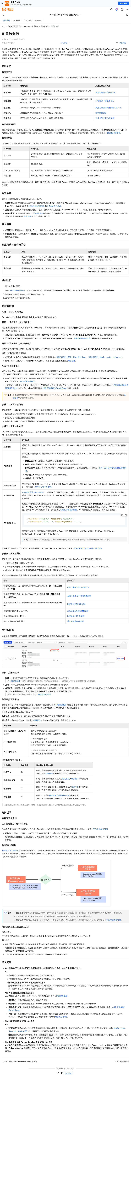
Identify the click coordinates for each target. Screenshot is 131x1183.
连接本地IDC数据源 (75, 616)
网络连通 (71, 360)
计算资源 (99, 100)
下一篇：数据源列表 (121, 1061)
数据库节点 (109, 100)
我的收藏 (122, 43)
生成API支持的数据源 (104, 118)
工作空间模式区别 (100, 829)
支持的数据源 (100, 112)
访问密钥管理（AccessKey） (34, 492)
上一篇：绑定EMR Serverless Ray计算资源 (19, 1061)
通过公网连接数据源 (75, 621)
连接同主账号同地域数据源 (78, 587)
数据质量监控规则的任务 (59, 795)
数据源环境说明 (113, 132)
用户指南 (6, 20)
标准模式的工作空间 (10, 850)
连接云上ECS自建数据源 (78, 610)
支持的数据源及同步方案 (105, 92)
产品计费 (27, 20)
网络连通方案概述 (27, 381)
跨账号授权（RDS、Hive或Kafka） (72, 357)
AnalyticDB (22, 1031)
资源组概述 (38, 213)
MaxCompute (119, 1028)
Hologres (12, 1031)
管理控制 (35, 26)
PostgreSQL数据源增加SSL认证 (88, 548)
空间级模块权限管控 (36, 206)
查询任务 (75, 787)
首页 (3, 26)
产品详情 (64, 43)
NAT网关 (27, 216)
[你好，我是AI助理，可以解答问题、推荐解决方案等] (116, 9)
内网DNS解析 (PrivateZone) (54, 388)
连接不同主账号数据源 (76, 604)
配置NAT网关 (61, 1017)
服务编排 (75, 778)
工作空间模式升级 (113, 920)
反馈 (69, 1073)
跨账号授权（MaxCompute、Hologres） (105, 357)
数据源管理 (44, 26)
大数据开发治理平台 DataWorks (19, 26)
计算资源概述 (14, 681)
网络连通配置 (61, 996)
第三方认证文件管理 (43, 487)
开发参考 (17, 20)
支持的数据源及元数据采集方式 (108, 107)
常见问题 (38, 20)
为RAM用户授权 (54, 206)
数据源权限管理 (44, 694)
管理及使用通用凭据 (68, 509)
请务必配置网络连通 (82, 338)
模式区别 (65, 778)
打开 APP (123, 3)
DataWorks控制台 (17, 290)
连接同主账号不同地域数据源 (79, 595)
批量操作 (37, 720)
